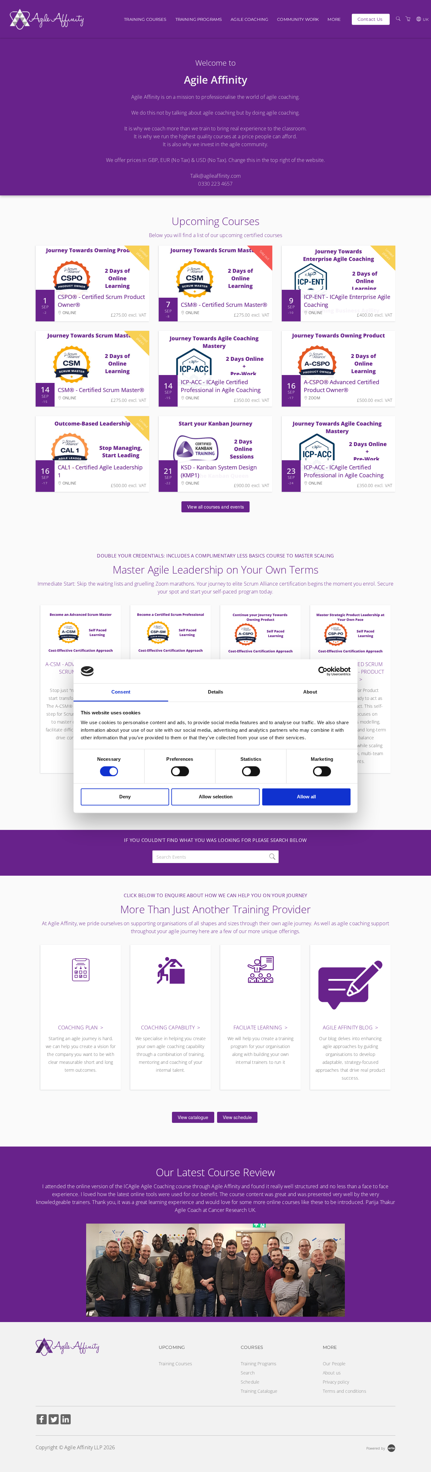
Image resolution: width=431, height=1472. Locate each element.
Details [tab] (215, 692)
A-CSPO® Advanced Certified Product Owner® (341, 386)
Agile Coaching (249, 19)
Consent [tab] (120, 692)
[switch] (180, 771)
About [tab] (310, 692)
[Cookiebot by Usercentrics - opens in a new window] (323, 671)
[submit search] (272, 856)
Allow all (306, 797)
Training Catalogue (259, 1391)
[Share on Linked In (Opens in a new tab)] (66, 1420)
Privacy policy (336, 1382)
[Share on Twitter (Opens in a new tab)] (54, 1420)
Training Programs (198, 19)
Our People (334, 1364)
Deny (125, 797)
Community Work (298, 19)
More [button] (334, 19)
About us (332, 1373)
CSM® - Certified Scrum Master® (224, 304)
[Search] (398, 18)
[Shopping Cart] (407, 19)
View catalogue (193, 1117)
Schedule (250, 1382)
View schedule (237, 1117)
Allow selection (216, 797)
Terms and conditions (344, 1391)
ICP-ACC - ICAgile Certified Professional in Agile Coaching (221, 386)
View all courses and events (215, 507)
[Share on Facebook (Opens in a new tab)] (42, 1420)
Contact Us (369, 19)
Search (248, 1373)
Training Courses (145, 19)
